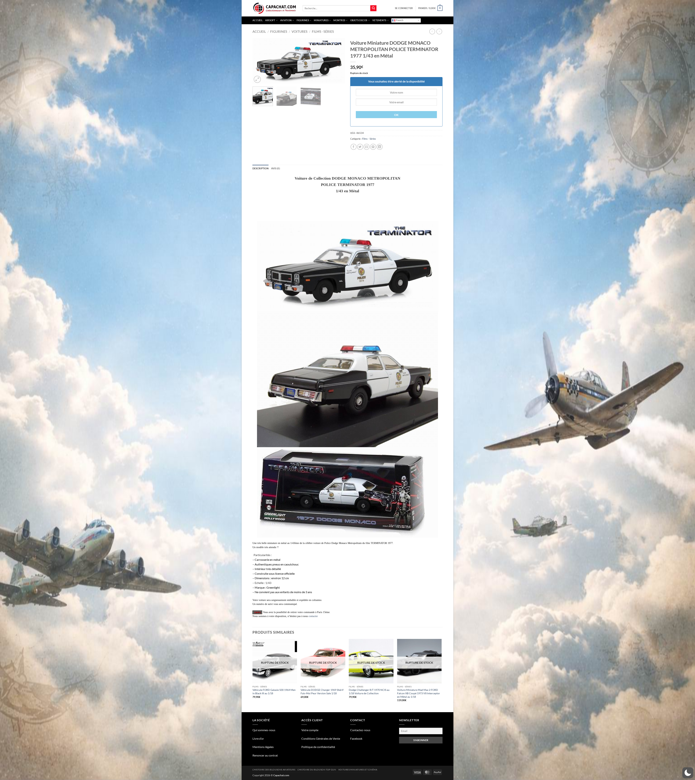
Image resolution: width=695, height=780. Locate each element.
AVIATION (286, 20)
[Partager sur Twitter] (360, 147)
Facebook (356, 738)
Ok (396, 114)
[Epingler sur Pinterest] (373, 147)
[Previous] (259, 60)
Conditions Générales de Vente (320, 738)
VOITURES (300, 31)
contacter (313, 616)
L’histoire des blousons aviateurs (273, 769)
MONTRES (339, 20)
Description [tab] (260, 168)
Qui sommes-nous (263, 730)
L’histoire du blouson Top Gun (317, 769)
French (399, 20)
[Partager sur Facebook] (354, 147)
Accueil (257, 20)
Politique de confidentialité (318, 747)
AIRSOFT (270, 20)
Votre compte (309, 730)
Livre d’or (258, 738)
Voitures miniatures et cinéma (357, 769)
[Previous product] (439, 31)
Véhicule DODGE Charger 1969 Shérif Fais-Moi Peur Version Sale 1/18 (322, 691)
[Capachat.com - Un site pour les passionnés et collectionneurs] (274, 8)
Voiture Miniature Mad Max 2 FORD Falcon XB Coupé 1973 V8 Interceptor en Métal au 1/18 (418, 693)
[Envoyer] (373, 8)
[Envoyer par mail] (367, 147)
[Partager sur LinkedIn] (380, 147)
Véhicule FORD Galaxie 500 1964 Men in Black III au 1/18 (274, 691)
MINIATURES (321, 20)
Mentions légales (263, 747)
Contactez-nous (360, 730)
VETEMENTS (379, 20)
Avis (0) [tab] (275, 168)
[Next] (338, 60)
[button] (404, 8)
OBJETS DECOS (358, 20)
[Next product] (432, 31)
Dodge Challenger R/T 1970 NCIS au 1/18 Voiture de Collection (369, 691)
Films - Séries (323, 31)
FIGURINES (303, 20)
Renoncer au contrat (265, 755)
